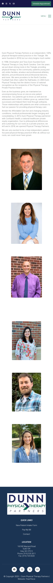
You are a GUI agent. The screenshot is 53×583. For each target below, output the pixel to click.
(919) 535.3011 (29, 554)
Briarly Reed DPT (26, 470)
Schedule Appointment (41, 4)
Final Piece (30, 579)
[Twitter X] (29, 569)
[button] (46, 16)
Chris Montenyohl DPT (26, 418)
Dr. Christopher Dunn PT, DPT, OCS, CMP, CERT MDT (26, 197)
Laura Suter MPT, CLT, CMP (26, 367)
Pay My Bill (26, 530)
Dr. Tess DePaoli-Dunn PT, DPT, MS (26, 251)
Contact (26, 534)
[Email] (37, 569)
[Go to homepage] (11, 16)
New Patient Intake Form (26, 525)
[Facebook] (14, 569)
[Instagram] (22, 569)
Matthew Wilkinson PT (26, 305)
